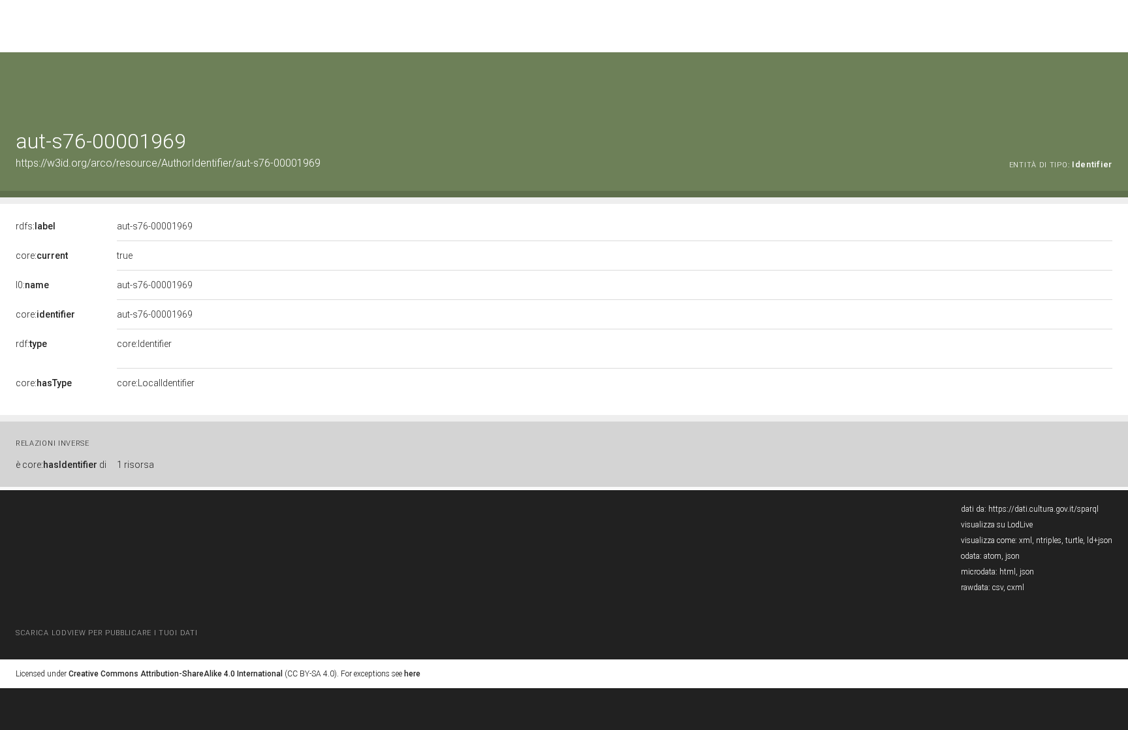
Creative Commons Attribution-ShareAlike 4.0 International (176, 673)
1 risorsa (135, 464)
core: (42, 255)
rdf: (31, 344)
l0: (32, 285)
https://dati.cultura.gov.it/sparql (1043, 509)
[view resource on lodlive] (1106, 84)
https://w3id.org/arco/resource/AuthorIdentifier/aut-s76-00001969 (168, 163)
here (412, 673)
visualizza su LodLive (997, 524)
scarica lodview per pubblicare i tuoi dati (106, 633)
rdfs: (35, 226)
